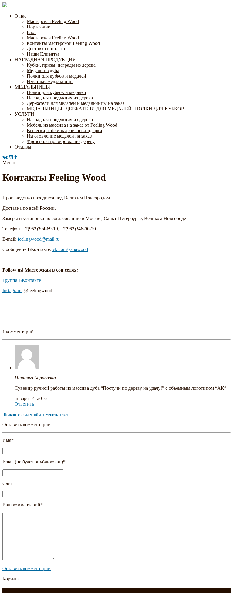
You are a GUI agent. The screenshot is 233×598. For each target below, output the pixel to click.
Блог (31, 32)
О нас (20, 15)
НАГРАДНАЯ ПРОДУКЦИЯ (45, 59)
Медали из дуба (43, 70)
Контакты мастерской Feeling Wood (63, 43)
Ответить (24, 403)
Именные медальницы (50, 81)
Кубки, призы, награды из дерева (61, 65)
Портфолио (38, 26)
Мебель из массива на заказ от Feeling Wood (72, 125)
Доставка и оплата (46, 48)
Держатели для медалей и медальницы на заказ (75, 103)
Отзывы (23, 146)
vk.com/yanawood (70, 249)
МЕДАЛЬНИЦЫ (32, 86)
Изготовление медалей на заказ (59, 136)
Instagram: (12, 290)
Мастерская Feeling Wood (53, 21)
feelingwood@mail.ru (38, 239)
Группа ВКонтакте (21, 280)
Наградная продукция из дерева (60, 97)
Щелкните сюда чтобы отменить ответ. (35, 414)
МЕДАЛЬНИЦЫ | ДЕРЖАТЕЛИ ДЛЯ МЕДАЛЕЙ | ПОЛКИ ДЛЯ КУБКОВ (105, 108)
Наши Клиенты (43, 54)
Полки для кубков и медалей (56, 76)
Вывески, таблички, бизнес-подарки (64, 130)
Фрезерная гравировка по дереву (61, 141)
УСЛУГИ (24, 114)
